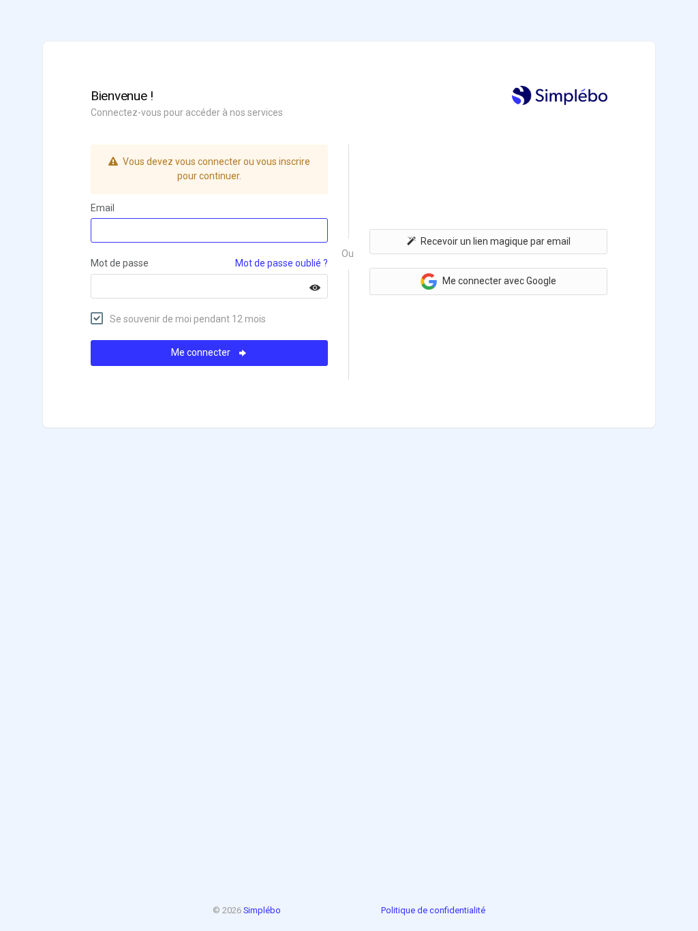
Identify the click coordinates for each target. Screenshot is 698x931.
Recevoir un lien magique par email (496, 241)
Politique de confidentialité (433, 910)
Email (103, 207)
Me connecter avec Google (498, 280)
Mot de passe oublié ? (281, 263)
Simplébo (262, 910)
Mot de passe (120, 263)
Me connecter (201, 352)
